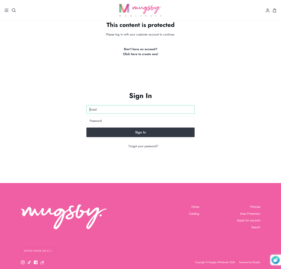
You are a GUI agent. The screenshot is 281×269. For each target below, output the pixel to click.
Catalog (194, 213)
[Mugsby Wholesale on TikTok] (29, 262)
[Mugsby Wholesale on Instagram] (23, 262)
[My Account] (266, 10)
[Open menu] (4, 10)
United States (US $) (37, 250)
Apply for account (248, 220)
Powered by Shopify (249, 262)
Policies (255, 207)
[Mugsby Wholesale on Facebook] (36, 262)
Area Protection (250, 213)
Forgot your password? (143, 146)
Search (255, 227)
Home (195, 207)
